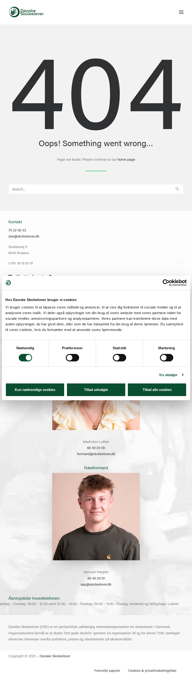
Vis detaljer (168, 375)
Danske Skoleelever (55, 655)
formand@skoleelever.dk (96, 453)
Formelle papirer (107, 670)
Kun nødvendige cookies (35, 390)
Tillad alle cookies (157, 390)
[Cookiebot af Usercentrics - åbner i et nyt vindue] (166, 282)
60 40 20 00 (96, 447)
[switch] (72, 357)
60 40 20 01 (96, 578)
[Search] (96, 189)
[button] (181, 12)
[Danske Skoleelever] (26, 12)
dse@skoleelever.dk (23, 236)
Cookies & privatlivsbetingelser (152, 670)
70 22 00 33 (17, 229)
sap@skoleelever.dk (96, 584)
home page (126, 159)
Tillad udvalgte (96, 390)
